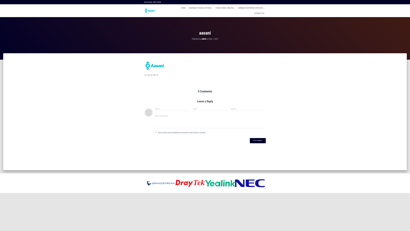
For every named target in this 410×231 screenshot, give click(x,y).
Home (183, 8)
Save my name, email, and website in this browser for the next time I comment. (182, 132)
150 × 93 (149, 75)
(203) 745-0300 (157, 2)
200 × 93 (155, 75)
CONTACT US (259, 13)
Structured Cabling (225, 8)
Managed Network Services (250, 8)
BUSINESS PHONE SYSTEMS (200, 8)
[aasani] (154, 65)
